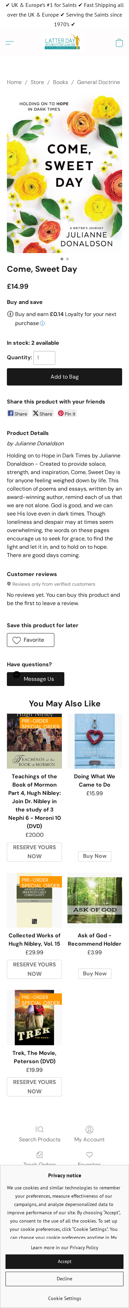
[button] (64, 43)
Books (60, 82)
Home (14, 82)
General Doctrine (98, 82)
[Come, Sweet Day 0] (64, 173)
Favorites (89, 1164)
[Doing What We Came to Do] (94, 741)
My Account (89, 1139)
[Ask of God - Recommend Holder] (94, 900)
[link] (64, 1295)
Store (37, 82)
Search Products (40, 1139)
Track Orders (39, 1164)
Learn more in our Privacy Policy (64, 1247)
